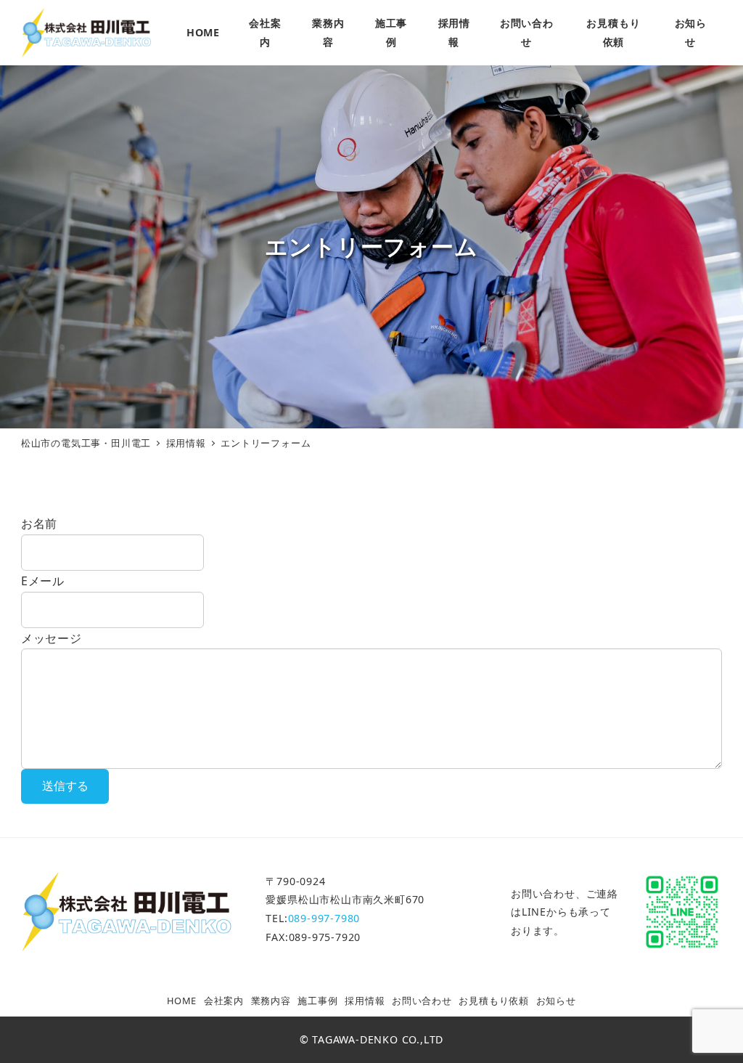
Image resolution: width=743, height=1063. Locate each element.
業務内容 (271, 1000)
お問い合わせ (422, 1000)
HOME (182, 1000)
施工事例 (317, 1000)
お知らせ (556, 1000)
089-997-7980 (324, 918)
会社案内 (224, 1000)
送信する (65, 786)
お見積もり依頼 (494, 1000)
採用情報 (365, 1000)
